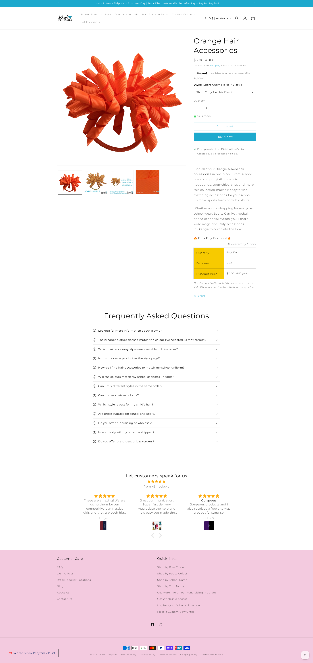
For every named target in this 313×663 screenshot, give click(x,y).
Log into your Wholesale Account (180, 605)
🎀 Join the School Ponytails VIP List (32, 653)
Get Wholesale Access (172, 599)
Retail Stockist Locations (74, 580)
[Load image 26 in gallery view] (122, 182)
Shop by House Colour (172, 573)
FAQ (60, 567)
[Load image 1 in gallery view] (70, 182)
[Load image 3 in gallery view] (147, 182)
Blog (60, 586)
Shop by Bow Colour (171, 567)
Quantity (199, 100)
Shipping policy (188, 654)
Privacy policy (147, 654)
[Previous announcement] (58, 3)
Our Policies (65, 573)
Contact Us (64, 599)
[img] (156, 481)
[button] (90, 14)
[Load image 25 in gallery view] (96, 182)
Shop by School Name (172, 580)
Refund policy (128, 654)
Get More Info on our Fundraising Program (186, 592)
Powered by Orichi (242, 244)
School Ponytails (108, 654)
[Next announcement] (255, 3)
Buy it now (225, 137)
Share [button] (202, 295)
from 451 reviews (156, 486)
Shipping (215, 65)
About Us (63, 592)
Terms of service (168, 654)
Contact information (212, 654)
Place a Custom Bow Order (175, 611)
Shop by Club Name (170, 586)
